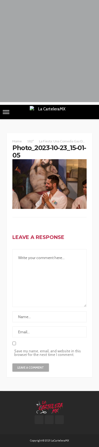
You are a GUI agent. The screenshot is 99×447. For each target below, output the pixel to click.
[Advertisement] (49, 52)
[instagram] (59, 419)
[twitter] (49, 419)
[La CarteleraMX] (49, 406)
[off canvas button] (6, 112)
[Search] (91, 112)
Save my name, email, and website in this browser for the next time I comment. (47, 352)
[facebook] (39, 419)
